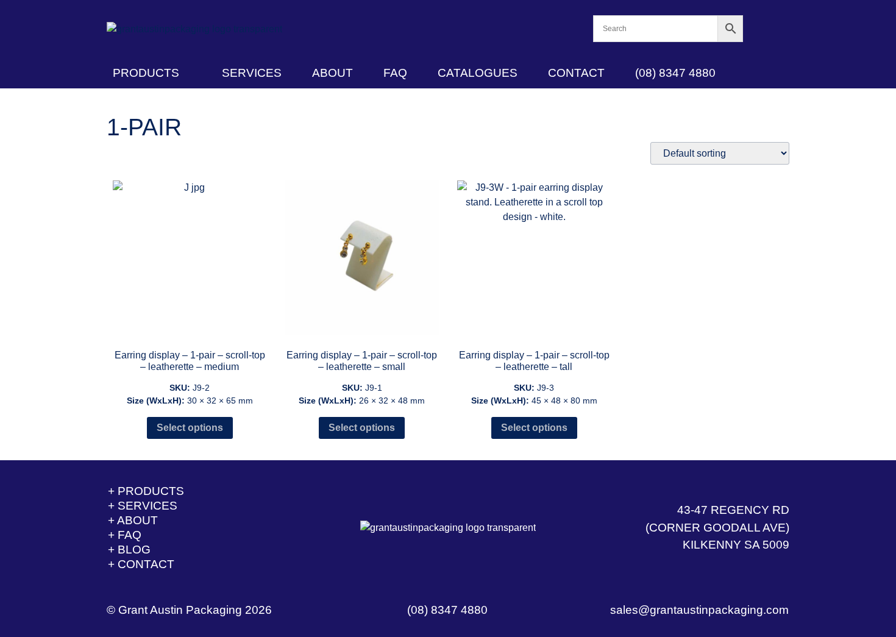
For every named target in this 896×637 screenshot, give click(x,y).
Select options (190, 427)
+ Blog (129, 549)
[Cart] (766, 29)
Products (146, 72)
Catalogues (477, 72)
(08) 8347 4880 (675, 72)
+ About (133, 520)
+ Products (146, 491)
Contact (576, 72)
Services (252, 72)
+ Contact (141, 564)
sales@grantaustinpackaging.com (699, 609)
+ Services (142, 505)
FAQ (395, 72)
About (332, 72)
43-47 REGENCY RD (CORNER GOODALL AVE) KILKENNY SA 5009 (717, 528)
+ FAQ (124, 534)
